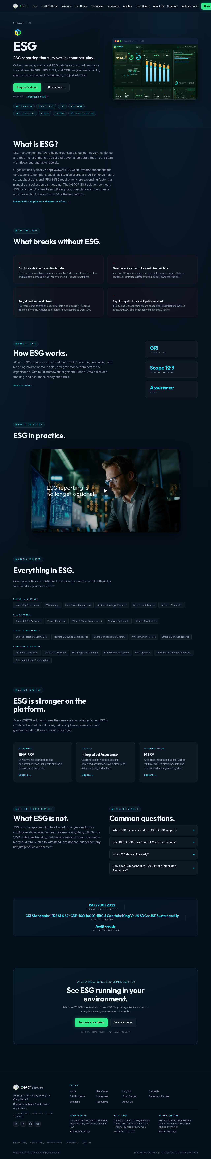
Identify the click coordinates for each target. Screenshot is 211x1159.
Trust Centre (142, 6)
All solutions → (56, 87)
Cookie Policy (37, 1142)
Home (35, 6)
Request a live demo (91, 1022)
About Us (158, 6)
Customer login (189, 6)
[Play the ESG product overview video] (105, 491)
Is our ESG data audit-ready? (131, 854)
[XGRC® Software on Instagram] (30, 1124)
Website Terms (54, 1142)
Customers (97, 6)
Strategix (172, 6)
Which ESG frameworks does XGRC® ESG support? (145, 830)
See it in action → (23, 385)
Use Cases (81, 6)
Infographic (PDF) (36, 96)
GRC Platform (49, 6)
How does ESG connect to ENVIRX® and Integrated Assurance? (144, 868)
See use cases (123, 1022)
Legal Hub (87, 1142)
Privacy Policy (20, 1142)
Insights (127, 6)
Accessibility (72, 1142)
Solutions (66, 6)
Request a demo (27, 87)
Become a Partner (159, 1096)
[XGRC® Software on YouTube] (38, 1124)
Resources (113, 6)
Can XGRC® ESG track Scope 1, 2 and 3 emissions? (144, 842)
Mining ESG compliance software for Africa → (41, 201)
